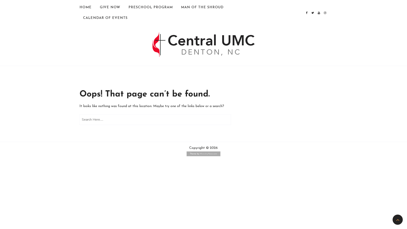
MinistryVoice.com (208, 154)
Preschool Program (150, 7)
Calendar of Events (105, 18)
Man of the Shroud (202, 7)
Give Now (110, 7)
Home (85, 7)
